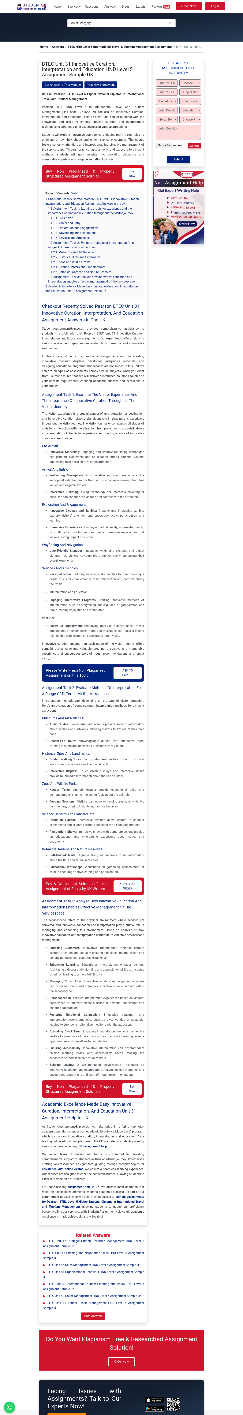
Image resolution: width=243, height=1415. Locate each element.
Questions (91, 6)
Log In (215, 6)
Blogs (125, 6)
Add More (194, 146)
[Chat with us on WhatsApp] (9, 1407)
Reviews (160, 6)
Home (58, 6)
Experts (140, 6)
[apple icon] (154, 1400)
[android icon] (154, 1409)
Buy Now (132, 174)
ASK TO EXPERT (127, 673)
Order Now (188, 6)
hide (74, 193)
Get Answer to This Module (63, 85)
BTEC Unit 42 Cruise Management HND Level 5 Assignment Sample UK (94, 1296)
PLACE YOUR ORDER (127, 886)
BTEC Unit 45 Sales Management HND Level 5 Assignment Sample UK (94, 1265)
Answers (110, 6)
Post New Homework (101, 85)
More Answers (93, 1316)
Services (73, 6)
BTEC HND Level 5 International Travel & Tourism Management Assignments (105, 47)
